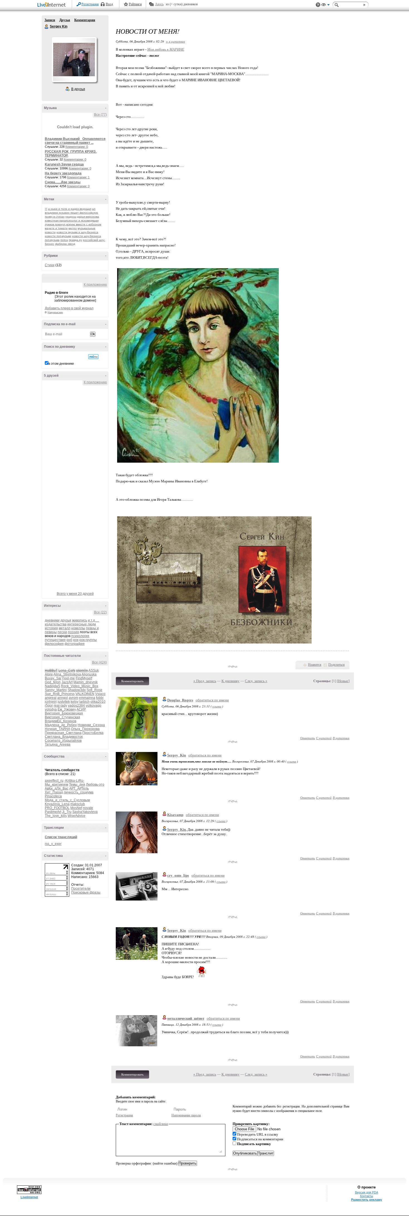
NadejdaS (52, 686)
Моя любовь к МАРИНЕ (165, 49)
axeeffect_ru (54, 781)
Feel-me (68, 678)
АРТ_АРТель (79, 788)
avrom (73, 698)
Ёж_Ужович (67, 709)
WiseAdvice (76, 816)
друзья (65, 620)
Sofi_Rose (94, 690)
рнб (69, 640)
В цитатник (341, 738)
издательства (55, 624)
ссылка (216, 706)
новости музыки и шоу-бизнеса (77, 232)
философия (54, 644)
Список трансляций (61, 837)
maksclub (77, 804)
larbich (84, 702)
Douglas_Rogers (180, 700)
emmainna (87, 698)
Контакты (366, 1196)
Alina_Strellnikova (67, 674)
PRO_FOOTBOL (57, 808)
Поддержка (318, 5)
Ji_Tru (67, 812)
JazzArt (67, 682)
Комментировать (132, 681)
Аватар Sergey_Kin (74, 59)
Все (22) (100, 612)
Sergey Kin (47, 26)
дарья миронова (88, 216)
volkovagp (93, 705)
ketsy (74, 702)
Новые (343, 681)
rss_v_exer (53, 844)
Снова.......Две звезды (62, 182)
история (51, 628)
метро (72, 228)
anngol (62, 698)
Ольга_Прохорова (85, 729)
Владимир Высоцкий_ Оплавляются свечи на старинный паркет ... (75, 141)
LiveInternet (53, 5)
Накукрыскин (55, 312)
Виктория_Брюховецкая (64, 713)
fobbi (100, 698)
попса (64, 239)
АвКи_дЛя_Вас (56, 788)
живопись (79, 620)
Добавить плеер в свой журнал (69, 308)
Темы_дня (77, 784)
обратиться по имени (212, 700)
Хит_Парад (54, 792)
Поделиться (336, 665)
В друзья (78, 89)
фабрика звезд (65, 243)
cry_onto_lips (178, 875)
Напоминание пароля (186, 1115)
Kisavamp (175, 815)
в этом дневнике (61, 364)
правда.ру (75, 239)
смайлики (160, 1124)
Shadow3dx (77, 690)
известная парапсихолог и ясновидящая (71, 220)
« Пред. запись (204, 681)
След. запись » (256, 681)
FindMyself (84, 678)
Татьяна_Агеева (57, 744)
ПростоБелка (93, 733)
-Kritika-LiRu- (74, 781)
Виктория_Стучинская (62, 717)
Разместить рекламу (366, 1199)
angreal (50, 698)
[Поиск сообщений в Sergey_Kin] (93, 356)
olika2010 (97, 702)
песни (62, 632)
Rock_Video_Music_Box (79, 686)
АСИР (81, 709)
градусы (70, 216)
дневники (52, 620)
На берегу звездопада (63, 173)
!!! (46, 208)
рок (75, 640)
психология (80, 636)
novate (88, 808)
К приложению (95, 285)
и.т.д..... (93, 620)
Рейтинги (135, 4)
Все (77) (100, 115)
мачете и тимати (56, 228)
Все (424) (99, 662)
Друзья (64, 20)
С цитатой (324, 738)
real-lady (60, 705)
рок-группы (88, 640)
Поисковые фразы (85, 892)
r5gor (49, 705)
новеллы (78, 628)
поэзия (73, 632)
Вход (109, 4)
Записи (50, 20)
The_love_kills (56, 816)
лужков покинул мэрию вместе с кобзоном (73, 224)
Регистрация (90, 4)
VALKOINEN (84, 694)
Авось (159, 4)
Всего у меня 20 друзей (75, 594)
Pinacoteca (53, 796)
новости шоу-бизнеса (86, 236)
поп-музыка (52, 239)
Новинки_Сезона (91, 725)
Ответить (307, 738)
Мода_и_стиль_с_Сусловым (67, 800)
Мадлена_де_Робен (61, 725)
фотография (75, 644)
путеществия (55, 640)
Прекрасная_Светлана (63, 733)
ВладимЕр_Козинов (60, 721)
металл (64, 628)
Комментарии (84, 20)
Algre (49, 674)
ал (93, 208)
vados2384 (76, 705)
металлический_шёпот (185, 1018)
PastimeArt (53, 812)
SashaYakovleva (85, 812)
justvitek (64, 702)
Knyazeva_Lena (57, 804)
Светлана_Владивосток (64, 737)
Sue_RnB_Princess (60, 694)
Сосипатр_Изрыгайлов (63, 741)
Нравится (314, 665)
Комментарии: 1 (78, 177)
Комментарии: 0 (76, 146)
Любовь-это (95, 784)
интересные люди (81, 624)
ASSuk (93, 670)
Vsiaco (100, 694)
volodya (51, 709)
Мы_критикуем (56, 784)
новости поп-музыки (58, 236)
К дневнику (230, 681)
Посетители (80, 889)
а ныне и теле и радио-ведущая (69, 208)
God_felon (53, 682)
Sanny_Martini (56, 690)
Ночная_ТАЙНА (57, 729)
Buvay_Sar (53, 678)
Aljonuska (89, 674)
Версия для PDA (366, 1192)
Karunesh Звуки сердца (64, 164)
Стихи (50, 265)
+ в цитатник (175, 41)
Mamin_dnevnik (85, 682)
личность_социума (78, 792)
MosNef (76, 808)
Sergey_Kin (176, 755)
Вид (325, 5)
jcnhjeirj (51, 702)
